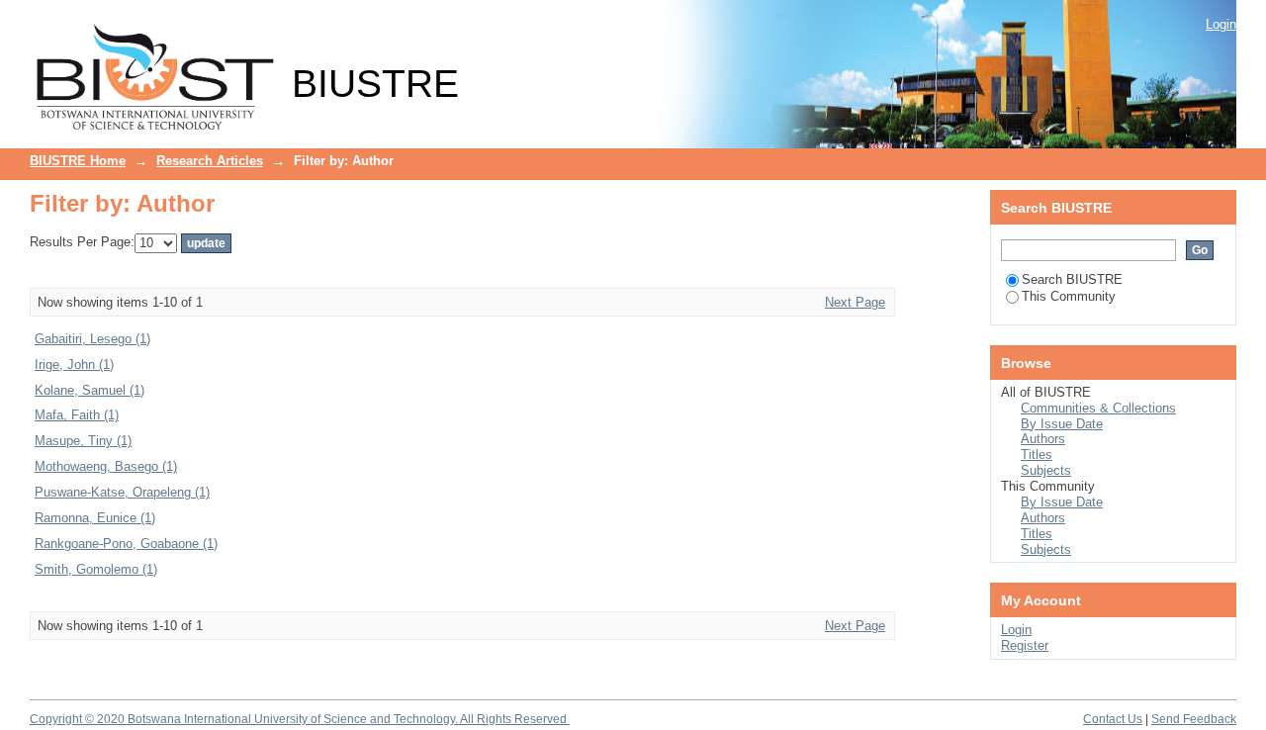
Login (1221, 24)
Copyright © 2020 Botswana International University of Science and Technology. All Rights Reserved (300, 719)
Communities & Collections (1098, 408)
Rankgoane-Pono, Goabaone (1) (126, 543)
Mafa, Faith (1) (77, 415)
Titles (1036, 454)
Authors (1043, 438)
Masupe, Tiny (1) (83, 440)
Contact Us (1112, 719)
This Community (1069, 296)
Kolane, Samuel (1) (89, 390)
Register (1024, 645)
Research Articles (209, 160)
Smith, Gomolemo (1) (96, 569)
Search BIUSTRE (1072, 279)
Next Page (855, 302)
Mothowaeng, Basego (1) (106, 466)
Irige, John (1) (74, 364)
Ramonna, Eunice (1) (95, 517)
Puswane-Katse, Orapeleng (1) (122, 492)
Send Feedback (1193, 719)
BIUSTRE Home (78, 160)
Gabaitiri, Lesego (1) (92, 338)
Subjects (1046, 470)
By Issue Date (1062, 423)
